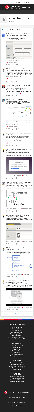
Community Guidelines (17, 334)
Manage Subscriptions (17, 363)
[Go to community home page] (13, 7)
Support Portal (17, 369)
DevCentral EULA (17, 335)
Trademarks (12, 397)
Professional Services (17, 364)
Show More (18, 314)
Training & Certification (17, 356)
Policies (18, 397)
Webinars (17, 352)
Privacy (23, 397)
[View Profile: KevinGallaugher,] (3, 101)
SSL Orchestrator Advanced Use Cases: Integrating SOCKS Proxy (17, 248)
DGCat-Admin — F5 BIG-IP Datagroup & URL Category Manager (18, 86)
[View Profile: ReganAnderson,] (3, 35)
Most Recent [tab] (5, 29)
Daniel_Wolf (9, 208)
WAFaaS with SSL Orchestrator (15, 99)
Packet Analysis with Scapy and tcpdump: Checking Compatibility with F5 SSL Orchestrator (18, 183)
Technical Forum (17, 329)
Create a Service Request (17, 366)
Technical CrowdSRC (17, 332)
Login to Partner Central (17, 382)
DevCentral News (17, 327)
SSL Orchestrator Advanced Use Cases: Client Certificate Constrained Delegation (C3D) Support (18, 69)
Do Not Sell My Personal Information (17, 402)
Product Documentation (17, 346)
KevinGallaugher (10, 124)
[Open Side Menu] (2, 7)
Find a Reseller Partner (17, 376)
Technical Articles (17, 330)
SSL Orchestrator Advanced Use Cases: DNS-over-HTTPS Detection (17, 281)
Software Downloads (17, 368)
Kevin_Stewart (9, 76)
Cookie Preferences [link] (17, 405)
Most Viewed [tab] (20, 29)
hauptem (8, 93)
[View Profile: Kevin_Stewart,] (3, 70)
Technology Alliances (17, 378)
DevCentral (5, 12)
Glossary (17, 349)
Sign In (30, 7)
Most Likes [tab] (12, 29)
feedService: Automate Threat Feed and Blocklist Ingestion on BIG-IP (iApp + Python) (17, 34)
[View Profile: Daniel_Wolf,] (3, 183)
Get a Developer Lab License (17, 337)
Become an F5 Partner (17, 380)
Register (24, 7)
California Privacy (17, 400)
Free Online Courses (17, 354)
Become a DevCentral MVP (17, 339)
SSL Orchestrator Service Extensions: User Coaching (18, 150)
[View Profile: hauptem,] (3, 86)
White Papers (17, 347)
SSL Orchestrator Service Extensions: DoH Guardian (18, 133)
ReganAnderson (10, 60)
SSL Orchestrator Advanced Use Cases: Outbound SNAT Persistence (17, 215)
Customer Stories (17, 351)
